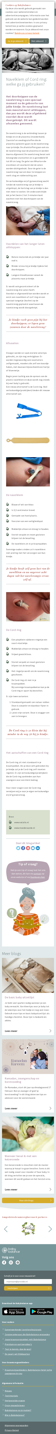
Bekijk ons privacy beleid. (27, 33)
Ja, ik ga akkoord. (16, 41)
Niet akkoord (37, 41)
